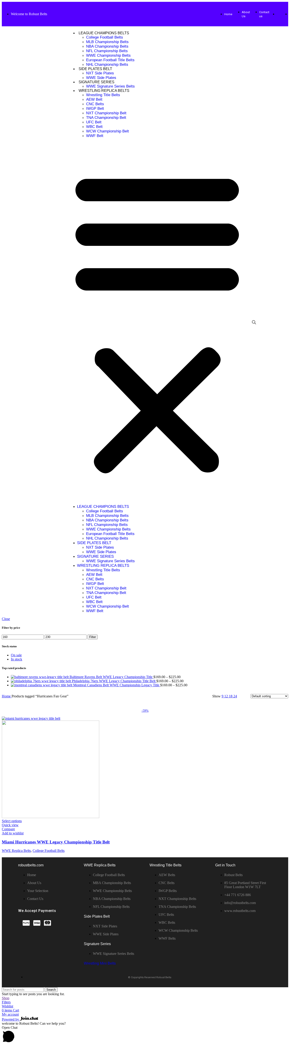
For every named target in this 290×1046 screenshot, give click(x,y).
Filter (92, 637)
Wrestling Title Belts (103, 95)
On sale (16, 655)
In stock (16, 659)
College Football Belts (104, 37)
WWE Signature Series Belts (110, 86)
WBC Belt (94, 127)
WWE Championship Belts (108, 55)
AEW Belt (94, 99)
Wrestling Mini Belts (100, 963)
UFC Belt (94, 122)
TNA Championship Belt (106, 117)
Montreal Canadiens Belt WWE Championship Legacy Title (116, 685)
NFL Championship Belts (107, 51)
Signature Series (96, 82)
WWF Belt (94, 136)
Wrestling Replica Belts (104, 91)
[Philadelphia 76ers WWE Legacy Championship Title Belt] (41, 681)
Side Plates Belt (95, 69)
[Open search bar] (254, 322)
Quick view (10, 825)
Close (6, 619)
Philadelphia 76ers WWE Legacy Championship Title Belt (114, 681)
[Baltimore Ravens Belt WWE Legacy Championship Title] (40, 677)
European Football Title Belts (110, 60)
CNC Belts (95, 104)
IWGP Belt (95, 108)
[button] (157, 321)
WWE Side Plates (101, 78)
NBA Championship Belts (107, 46)
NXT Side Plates (100, 73)
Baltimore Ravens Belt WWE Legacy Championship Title (111, 677)
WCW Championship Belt (107, 131)
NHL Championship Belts (107, 64)
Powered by (11, 1019)
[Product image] (50, 817)
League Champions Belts (104, 33)
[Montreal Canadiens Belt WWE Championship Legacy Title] (42, 685)
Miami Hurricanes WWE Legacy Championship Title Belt (56, 842)
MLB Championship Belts (107, 42)
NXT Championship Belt (106, 113)
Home (7, 696)
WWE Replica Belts (16, 851)
